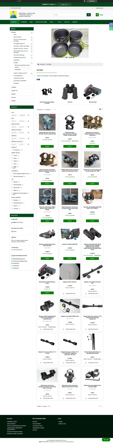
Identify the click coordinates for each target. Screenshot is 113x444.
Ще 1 (14, 194)
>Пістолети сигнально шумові (14, 431)
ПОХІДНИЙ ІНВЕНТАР (19, 43)
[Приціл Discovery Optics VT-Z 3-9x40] (47, 341)
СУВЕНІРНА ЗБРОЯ (19, 78)
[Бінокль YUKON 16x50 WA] (69, 234)
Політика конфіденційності (67, 441)
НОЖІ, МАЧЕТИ (17, 37)
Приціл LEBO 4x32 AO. (70, 282)
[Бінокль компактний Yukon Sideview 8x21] (47, 234)
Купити (47, 146)
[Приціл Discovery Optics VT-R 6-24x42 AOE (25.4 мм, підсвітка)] (92, 306)
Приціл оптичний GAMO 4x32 (70, 316)
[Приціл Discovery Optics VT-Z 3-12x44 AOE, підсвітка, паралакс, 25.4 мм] (69, 341)
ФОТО (59, 22)
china (15, 34)
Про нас (13, 97)
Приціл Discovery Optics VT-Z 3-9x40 (47, 352)
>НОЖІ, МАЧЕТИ (11, 423)
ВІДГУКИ (75, 22)
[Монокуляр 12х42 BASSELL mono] (47, 271)
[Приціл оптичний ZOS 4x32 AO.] (92, 271)
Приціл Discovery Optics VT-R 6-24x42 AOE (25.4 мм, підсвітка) (92, 318)
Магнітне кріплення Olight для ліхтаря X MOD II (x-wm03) (47, 208)
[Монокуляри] (92, 92)
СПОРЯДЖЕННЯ (18, 75)
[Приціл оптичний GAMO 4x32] (69, 306)
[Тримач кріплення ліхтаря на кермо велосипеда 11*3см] (69, 159)
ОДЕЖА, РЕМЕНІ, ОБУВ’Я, (20, 73)
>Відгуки (35, 429)
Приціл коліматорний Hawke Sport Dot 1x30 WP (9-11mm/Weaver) (47, 318)
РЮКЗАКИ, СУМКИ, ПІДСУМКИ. (21, 46)
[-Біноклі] (70, 92)
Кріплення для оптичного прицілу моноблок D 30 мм (70, 386)
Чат (107, 439)
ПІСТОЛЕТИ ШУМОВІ (19, 55)
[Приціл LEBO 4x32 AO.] (69, 271)
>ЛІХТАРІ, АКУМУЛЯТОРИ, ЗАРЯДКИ (16, 425)
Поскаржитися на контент (55, 441)
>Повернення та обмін (38, 427)
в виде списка (102, 109)
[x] (39, 79)
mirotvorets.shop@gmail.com (20, 261)
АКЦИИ (13, 100)
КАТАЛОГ (42, 64)
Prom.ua (64, 440)
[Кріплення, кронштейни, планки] (47, 92)
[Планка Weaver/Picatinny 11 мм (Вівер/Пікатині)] (92, 341)
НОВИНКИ (24, 22)
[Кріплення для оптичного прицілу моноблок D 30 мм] (69, 375)
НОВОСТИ (14, 90)
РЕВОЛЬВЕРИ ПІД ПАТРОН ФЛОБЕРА (21, 51)
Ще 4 (14, 168)
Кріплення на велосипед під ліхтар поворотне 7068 (92, 170)
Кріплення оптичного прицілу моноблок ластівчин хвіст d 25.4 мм (47, 387)
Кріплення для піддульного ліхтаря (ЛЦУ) (92, 386)
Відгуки (13, 94)
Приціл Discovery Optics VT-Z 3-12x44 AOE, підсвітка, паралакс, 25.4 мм (70, 353)
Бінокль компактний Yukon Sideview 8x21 (47, 245)
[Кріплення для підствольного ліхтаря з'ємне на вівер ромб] (69, 122)
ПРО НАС (67, 22)
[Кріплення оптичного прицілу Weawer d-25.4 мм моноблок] (92, 122)
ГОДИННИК (16, 60)
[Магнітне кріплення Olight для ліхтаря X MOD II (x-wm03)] (47, 196)
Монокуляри (93, 102)
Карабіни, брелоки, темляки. (21, 48)
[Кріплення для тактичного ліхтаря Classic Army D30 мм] (47, 122)
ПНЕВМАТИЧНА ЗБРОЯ (20, 57)
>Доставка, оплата (37, 425)
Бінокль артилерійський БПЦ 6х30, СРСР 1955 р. (92, 207)
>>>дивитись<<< (64, 4)
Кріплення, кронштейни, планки (47, 103)
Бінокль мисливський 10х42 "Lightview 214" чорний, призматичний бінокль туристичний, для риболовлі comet (92, 247)
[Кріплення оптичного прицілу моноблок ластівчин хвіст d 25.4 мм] (47, 375)
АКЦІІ (31, 22)
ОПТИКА (16, 62)
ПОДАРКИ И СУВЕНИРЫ (20, 80)
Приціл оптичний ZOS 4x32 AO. (92, 282)
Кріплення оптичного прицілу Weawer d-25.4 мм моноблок (92, 134)
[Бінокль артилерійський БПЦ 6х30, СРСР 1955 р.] (92, 196)
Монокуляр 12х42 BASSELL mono (47, 282)
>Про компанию (37, 423)
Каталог (13, 22)
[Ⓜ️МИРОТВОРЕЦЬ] (13, 17)
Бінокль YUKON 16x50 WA (69, 244)
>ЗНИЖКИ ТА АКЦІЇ (12, 421)
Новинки (13, 87)
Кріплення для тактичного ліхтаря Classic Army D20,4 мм (70, 208)
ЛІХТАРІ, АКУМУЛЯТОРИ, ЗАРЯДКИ (20, 40)
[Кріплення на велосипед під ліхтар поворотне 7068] (92, 159)
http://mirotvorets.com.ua (19, 258)
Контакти (35, 421)
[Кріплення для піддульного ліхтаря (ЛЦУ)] (92, 375)
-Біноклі (69, 102)
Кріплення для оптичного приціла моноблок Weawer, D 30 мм (47, 171)
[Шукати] (89, 14)
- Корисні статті (62, 423)
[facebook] (37, 79)
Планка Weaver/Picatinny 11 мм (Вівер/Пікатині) (92, 352)
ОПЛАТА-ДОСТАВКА (41, 22)
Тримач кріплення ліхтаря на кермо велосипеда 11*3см (70, 170)
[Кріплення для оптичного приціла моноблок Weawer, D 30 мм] (47, 159)
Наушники (16, 83)
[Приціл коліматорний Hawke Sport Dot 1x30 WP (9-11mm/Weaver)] (47, 306)
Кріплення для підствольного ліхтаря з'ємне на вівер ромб (70, 134)
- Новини (60, 421)
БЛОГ (51, 22)
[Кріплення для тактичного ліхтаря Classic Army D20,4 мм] (69, 196)
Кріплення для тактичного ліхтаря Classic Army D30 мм (47, 133)
